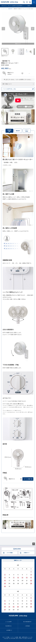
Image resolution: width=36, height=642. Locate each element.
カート (30, 2)
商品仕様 (18, 130)
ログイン (27, 2)
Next (32, 28)
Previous (3, 28)
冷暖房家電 (10, 8)
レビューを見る (26, 131)
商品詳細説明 (9, 131)
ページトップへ (33, 544)
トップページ (4, 8)
